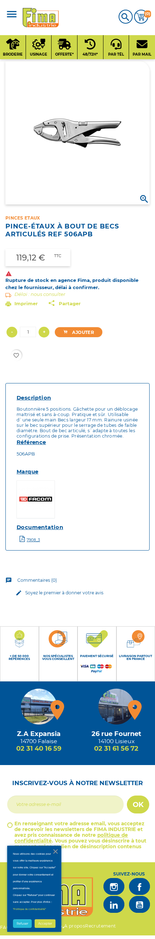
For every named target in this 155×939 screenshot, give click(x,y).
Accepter (45, 923)
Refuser (22, 923)
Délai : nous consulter (39, 294)
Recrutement (100, 926)
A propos (74, 926)
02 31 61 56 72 (116, 748)
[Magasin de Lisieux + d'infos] (116, 707)
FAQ (5, 927)
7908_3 (33, 540)
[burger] (12, 15)
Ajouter (82, 332)
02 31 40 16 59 (38, 748)
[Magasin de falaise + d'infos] (39, 707)
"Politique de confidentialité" (29, 909)
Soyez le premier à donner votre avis (59, 593)
